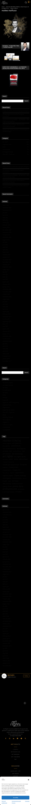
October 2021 (6, 264)
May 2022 (5, 247)
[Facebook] (5, 738)
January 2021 (6, 287)
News (9, 481)
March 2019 (6, 329)
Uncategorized (6, 429)
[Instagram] (9, 738)
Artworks (5, 397)
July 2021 (5, 272)
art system (5, 459)
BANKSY (11, 459)
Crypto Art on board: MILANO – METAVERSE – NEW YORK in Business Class (16, 120)
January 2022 (6, 257)
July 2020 (5, 301)
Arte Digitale (21, 448)
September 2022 (7, 237)
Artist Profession (17, 451)
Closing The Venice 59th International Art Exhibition (16, 111)
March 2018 (6, 353)
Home (3, 7)
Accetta (15, 797)
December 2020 (7, 289)
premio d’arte (7, 486)
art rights (8, 456)
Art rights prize (19, 456)
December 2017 (7, 361)
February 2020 (6, 314)
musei (5, 481)
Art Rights (5, 387)
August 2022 (6, 240)
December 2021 (7, 259)
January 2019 (6, 334)
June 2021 (5, 274)
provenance (21, 489)
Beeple (16, 459)
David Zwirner (6, 472)
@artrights (11, 675)
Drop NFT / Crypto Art (9, 412)
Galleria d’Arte (16, 478)
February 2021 (6, 284)
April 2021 (5, 279)
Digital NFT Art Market (9, 410)
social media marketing (8, 492)
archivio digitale (7, 443)
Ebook (4, 415)
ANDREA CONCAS (12, 441)
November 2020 (7, 292)
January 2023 (6, 227)
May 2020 (5, 306)
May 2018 (5, 348)
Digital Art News (7, 405)
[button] (28, 780)
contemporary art (7, 470)
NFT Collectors (7, 420)
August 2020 (6, 299)
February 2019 (6, 331)
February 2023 (6, 225)
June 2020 (5, 304)
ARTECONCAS (15, 446)
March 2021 (6, 282)
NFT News (15, 481)
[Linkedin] (13, 738)
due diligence (7, 478)
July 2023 (5, 212)
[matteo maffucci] (15, 40)
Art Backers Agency (8, 382)
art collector (6, 446)
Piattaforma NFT (17, 484)
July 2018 (5, 344)
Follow (26, 676)
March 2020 (6, 311)
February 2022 (6, 254)
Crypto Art (5, 400)
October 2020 (6, 294)
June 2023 (5, 215)
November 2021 (7, 262)
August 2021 (6, 269)
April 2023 (5, 220)
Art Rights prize (7, 390)
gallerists (24, 478)
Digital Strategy (20, 475)
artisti (10, 451)
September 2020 (7, 296)
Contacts (27, 801)
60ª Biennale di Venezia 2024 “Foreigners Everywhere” (13, 115)
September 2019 (7, 321)
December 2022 (7, 230)
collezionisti (13, 467)
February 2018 (6, 356)
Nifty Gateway (7, 484)
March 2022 (6, 252)
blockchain (23, 459)
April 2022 (5, 249)
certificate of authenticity (8, 462)
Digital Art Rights (8, 475)
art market (7, 454)
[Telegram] (21, 738)
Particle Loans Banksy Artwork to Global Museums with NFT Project (16, 130)
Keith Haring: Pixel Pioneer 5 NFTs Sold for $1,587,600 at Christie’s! (13, 125)
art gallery (5, 451)
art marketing (17, 454)
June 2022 (5, 245)
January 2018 (6, 358)
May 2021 (5, 277)
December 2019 (7, 316)
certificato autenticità (11, 465)
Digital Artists (6, 407)
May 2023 (5, 217)
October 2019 (6, 319)
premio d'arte (18, 486)
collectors (5, 467)
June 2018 (5, 346)
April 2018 (5, 351)
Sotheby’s (18, 492)
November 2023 (7, 207)
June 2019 (5, 324)
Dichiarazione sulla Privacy (16, 802)
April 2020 (5, 309)
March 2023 (6, 222)
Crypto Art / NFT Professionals (11, 402)
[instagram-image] (6, 684)
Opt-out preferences (4, 802)
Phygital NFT (6, 422)
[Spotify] (17, 738)
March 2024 (6, 205)
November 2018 (7, 336)
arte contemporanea (9, 448)
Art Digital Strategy (8, 385)
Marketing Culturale (8, 417)
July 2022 (5, 242)
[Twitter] (25, 738)
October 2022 (6, 235)
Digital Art (12, 472)
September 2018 (7, 341)
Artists (4, 395)
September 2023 (7, 210)
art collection (16, 443)
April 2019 (5, 326)
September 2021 (7, 267)
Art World (5, 392)
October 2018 (6, 339)
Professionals (6, 427)
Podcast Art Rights (8, 425)
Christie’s (23, 465)
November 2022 (7, 232)
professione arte (10, 489)
